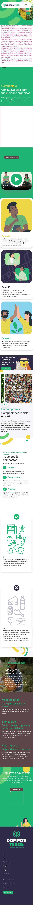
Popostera (6, 888)
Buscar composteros (11, 157)
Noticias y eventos (9, 884)
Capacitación (7, 862)
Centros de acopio (9, 880)
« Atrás (3, 67)
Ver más (7, 366)
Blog (4, 870)
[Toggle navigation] (26, 5)
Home (5, 854)
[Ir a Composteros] (11, 5)
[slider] (5, 404)
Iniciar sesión (8, 892)
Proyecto (6, 866)
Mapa (5, 858)
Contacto (6, 874)
